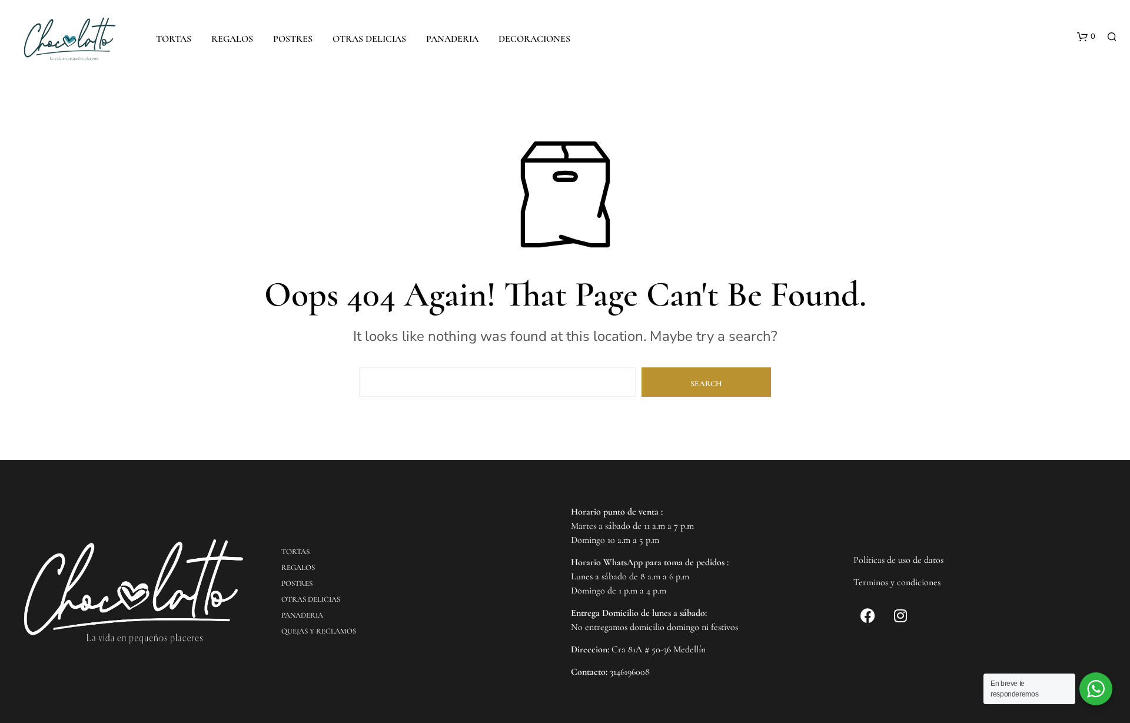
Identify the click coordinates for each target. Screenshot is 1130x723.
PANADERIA (452, 39)
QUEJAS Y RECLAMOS (318, 631)
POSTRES (293, 39)
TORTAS (173, 39)
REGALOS (232, 39)
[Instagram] (900, 616)
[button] (1086, 37)
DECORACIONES (534, 39)
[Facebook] (868, 616)
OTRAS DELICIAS (369, 39)
